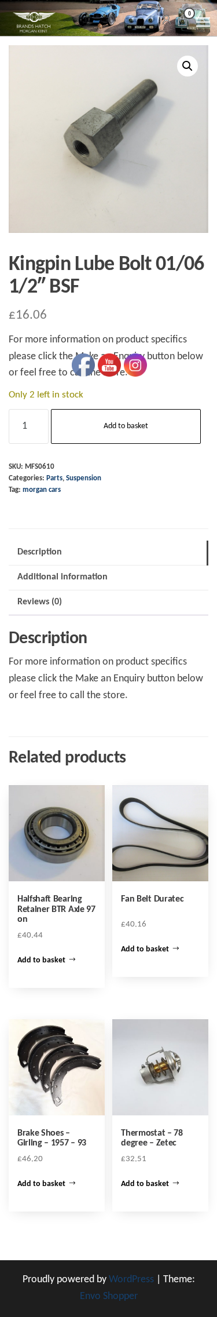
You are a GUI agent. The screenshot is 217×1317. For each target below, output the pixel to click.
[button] (187, 66)
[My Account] (166, 20)
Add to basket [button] (41, 960)
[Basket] (182, 22)
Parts (54, 478)
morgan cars (42, 490)
